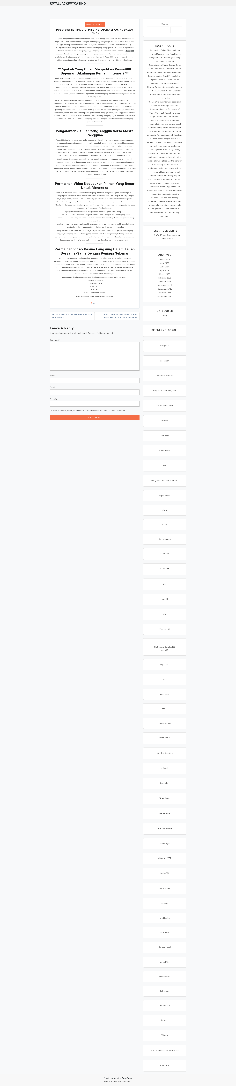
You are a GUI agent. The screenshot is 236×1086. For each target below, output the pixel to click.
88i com (164, 1035)
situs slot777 (164, 858)
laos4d (165, 599)
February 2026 (164, 278)
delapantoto (164, 977)
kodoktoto (165, 1065)
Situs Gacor (164, 798)
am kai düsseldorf (164, 405)
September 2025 (164, 296)
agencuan (164, 361)
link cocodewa (165, 828)
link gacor (164, 991)
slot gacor (165, 346)
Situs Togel (165, 888)
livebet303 (164, 873)
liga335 (165, 903)
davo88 (164, 650)
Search (165, 24)
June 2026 (165, 267)
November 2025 (165, 289)
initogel (164, 1020)
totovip (165, 421)
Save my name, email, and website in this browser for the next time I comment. (89, 411)
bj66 (165, 679)
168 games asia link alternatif (164, 480)
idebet (165, 525)
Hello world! (167, 238)
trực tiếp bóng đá (165, 753)
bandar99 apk (165, 723)
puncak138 (165, 962)
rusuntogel (165, 844)
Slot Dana (164, 932)
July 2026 (164, 263)
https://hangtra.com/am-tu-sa (165, 1050)
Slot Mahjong (165, 539)
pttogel (165, 768)
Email (53, 387)
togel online (164, 450)
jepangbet (164, 783)
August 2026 (164, 259)
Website (53, 399)
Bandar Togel (165, 947)
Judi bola (165, 436)
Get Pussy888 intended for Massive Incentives (72, 316)
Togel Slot (164, 665)
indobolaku (165, 1006)
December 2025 (165, 285)
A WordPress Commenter (165, 235)
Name (53, 375)
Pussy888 (130, 51)
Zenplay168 (164, 629)
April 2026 (164, 270)
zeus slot (164, 554)
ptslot (164, 709)
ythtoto (164, 510)
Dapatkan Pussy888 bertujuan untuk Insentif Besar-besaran (120, 316)
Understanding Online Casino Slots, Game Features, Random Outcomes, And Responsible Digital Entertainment (164, 68)
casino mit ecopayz (165, 375)
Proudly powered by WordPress (118, 1078)
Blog (95, 303)
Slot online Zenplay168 (164, 647)
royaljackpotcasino (68, 3)
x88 (164, 465)
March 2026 (164, 274)
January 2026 (165, 281)
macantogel (164, 813)
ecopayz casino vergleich (164, 390)
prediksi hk (165, 918)
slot (165, 584)
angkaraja (164, 694)
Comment (55, 340)
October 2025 (165, 293)
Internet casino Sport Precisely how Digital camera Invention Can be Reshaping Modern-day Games (164, 80)
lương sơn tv (164, 738)
